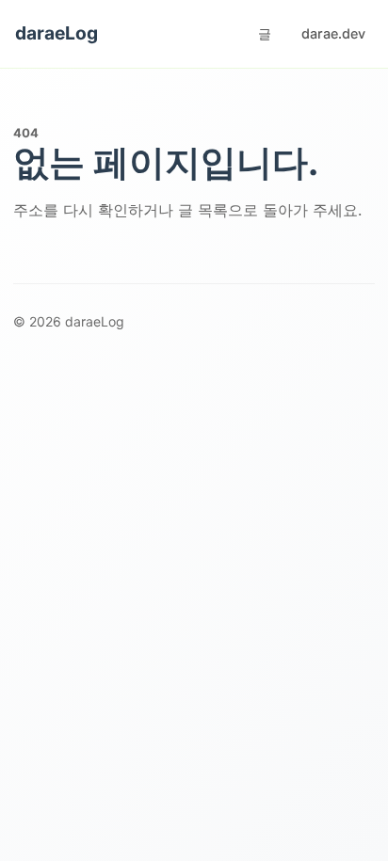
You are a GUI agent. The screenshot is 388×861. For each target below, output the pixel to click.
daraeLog (56, 33)
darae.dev (333, 33)
